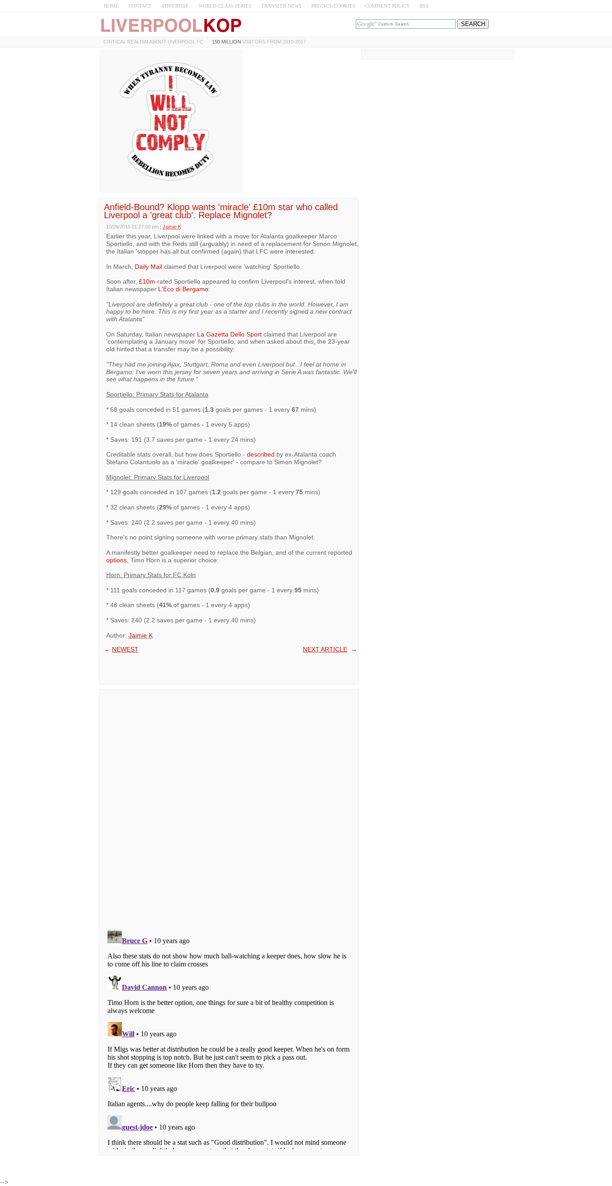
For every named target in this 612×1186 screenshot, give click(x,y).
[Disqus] (229, 806)
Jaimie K (141, 635)
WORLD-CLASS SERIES (224, 6)
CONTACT (140, 6)
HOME (111, 6)
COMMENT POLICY (387, 6)
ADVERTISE (175, 6)
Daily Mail (148, 266)
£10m (147, 281)
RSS (424, 6)
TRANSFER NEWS (281, 6)
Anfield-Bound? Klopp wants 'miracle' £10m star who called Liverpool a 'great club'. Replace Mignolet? (221, 211)
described (261, 454)
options (116, 560)
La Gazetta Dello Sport (229, 334)
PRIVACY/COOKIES (333, 6)
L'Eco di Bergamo (183, 289)
